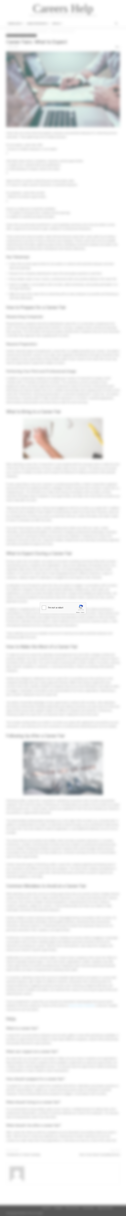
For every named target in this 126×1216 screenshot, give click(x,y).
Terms (82, 612)
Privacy (78, 612)
